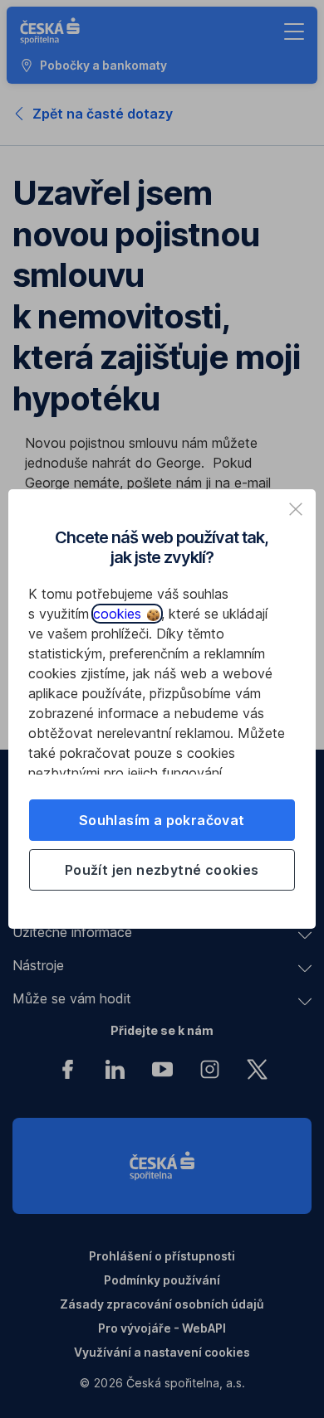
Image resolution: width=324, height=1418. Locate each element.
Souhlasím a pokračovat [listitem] (162, 820)
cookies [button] (119, 613)
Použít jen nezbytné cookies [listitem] (162, 870)
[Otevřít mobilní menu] (294, 31)
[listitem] (295, 509)
